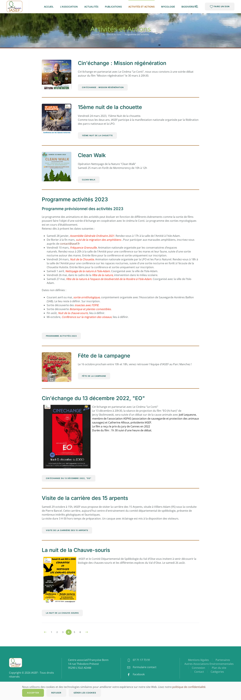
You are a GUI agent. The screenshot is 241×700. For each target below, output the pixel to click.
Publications (113, 6)
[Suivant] (86, 632)
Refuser (56, 692)
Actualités (91, 6)
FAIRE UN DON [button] (221, 6)
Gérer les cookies (85, 692)
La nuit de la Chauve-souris (76, 550)
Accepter (33, 692)
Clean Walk (92, 155)
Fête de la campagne (104, 355)
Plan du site (219, 668)
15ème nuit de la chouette (110, 107)
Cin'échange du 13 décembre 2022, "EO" (93, 398)
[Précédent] (45, 632)
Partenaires (223, 660)
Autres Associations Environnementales (209, 664)
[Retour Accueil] (14, 6)
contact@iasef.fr (70, 243)
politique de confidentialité (188, 687)
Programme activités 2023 (75, 199)
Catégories (217, 671)
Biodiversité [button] (189, 6)
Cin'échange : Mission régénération (122, 63)
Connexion (198, 668)
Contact (199, 671)
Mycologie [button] (168, 6)
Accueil (49, 6)
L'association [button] (69, 6)
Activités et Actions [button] (141, 6)
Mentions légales (198, 660)
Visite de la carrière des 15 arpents (85, 498)
